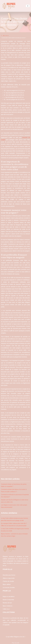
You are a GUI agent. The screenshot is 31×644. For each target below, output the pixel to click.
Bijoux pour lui (6, 35)
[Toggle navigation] (28, 6)
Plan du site (15, 643)
